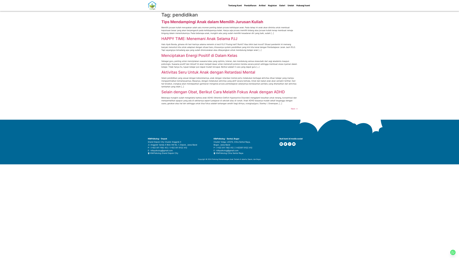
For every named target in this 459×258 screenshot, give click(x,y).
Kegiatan (272, 5)
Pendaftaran (250, 5)
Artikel (262, 5)
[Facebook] (281, 144)
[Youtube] (294, 144)
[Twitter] (285, 144)
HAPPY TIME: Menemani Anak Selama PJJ (199, 38)
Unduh (291, 5)
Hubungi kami (303, 5)
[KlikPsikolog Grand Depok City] (149, 153)
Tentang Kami (235, 5)
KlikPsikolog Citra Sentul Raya (229, 153)
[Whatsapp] (453, 252)
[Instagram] (289, 144)
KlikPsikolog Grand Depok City (164, 153)
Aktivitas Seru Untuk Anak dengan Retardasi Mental (208, 72)
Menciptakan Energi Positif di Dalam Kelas (199, 55)
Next (294, 109)
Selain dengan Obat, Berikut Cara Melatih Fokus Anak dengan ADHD (223, 92)
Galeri (282, 5)
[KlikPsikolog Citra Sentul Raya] (214, 153)
